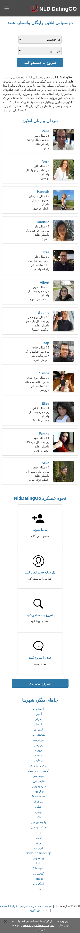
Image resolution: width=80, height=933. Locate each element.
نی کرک (38, 801)
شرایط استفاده (9, 906)
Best (38, 817)
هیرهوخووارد (38, 786)
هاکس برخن (38, 827)
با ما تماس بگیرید (39, 910)
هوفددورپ (38, 734)
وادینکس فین (38, 822)
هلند (38, 889)
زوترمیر (38, 745)
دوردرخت (38, 739)
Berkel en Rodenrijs (38, 853)
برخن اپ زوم (38, 765)
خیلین (38, 806)
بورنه (38, 842)
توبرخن (38, 847)
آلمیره (38, 714)
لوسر (38, 837)
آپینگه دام (38, 883)
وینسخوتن (39, 858)
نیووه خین (38, 775)
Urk (38, 863)
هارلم (38, 719)
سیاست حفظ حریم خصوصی (36, 906)
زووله (38, 750)
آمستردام (38, 709)
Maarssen (38, 796)
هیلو (38, 832)
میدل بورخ (38, 791)
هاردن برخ (38, 781)
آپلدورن (38, 729)
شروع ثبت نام (40, 683)
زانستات (38, 724)
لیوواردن (38, 760)
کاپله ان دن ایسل (38, 770)
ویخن (38, 811)
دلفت (38, 755)
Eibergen (38, 868)
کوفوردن (38, 873)
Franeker (39, 878)
